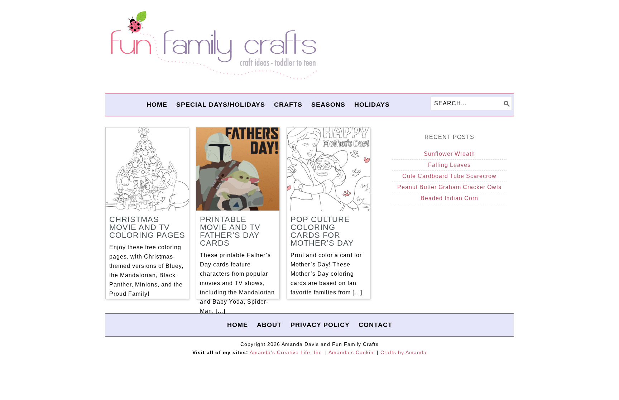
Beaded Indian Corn (449, 198)
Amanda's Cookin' (351, 352)
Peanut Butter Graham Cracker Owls (449, 187)
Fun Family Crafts (212, 45)
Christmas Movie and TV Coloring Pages (147, 227)
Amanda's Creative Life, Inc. (286, 352)
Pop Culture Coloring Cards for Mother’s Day (322, 231)
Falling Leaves (449, 165)
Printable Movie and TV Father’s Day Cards (230, 231)
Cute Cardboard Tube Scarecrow (449, 176)
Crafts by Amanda (403, 352)
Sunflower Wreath (449, 154)
